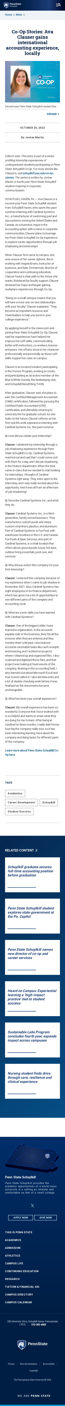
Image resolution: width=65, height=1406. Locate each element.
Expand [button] (52, 114)
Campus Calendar (18, 1302)
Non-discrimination (28, 1364)
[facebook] (17, 1205)
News (19, 14)
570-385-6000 (38, 1324)
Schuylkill (48, 802)
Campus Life (14, 1263)
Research (12, 1279)
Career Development (21, 802)
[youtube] (40, 1205)
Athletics (12, 1255)
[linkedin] (25, 1205)
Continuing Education (21, 1271)
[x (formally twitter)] (32, 1205)
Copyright (34, 1370)
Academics (15, 793)
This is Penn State (18, 1232)
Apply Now (20, 1217)
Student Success (19, 811)
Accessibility (48, 1364)
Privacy (11, 1364)
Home (8, 14)
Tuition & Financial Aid (22, 1286)
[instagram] (48, 1205)
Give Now (45, 1217)
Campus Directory (19, 1294)
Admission (13, 1247)
